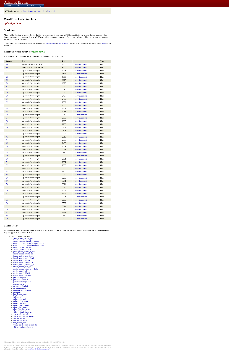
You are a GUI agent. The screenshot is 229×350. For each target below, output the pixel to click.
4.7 (7, 149)
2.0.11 (8, 67)
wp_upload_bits (19, 318)
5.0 (7, 159)
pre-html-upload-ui (20, 288)
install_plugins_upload (21, 260)
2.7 (7, 86)
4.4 (7, 140)
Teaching (19, 6)
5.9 (7, 187)
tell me (103, 43)
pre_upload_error (19, 295)
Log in (40, 6)
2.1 (7, 71)
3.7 (7, 118)
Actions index (40, 11)
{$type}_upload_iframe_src (23, 327)
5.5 (7, 175)
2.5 (7, 80)
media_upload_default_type (23, 265)
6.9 (7, 219)
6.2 (7, 197)
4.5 (7, 143)
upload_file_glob (19, 299)
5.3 (7, 168)
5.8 (7, 184)
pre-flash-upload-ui (20, 286)
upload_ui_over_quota (21, 310)
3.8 (7, 121)
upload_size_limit (20, 308)
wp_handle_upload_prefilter (24, 316)
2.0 (7, 64)
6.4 (7, 203)
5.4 (7, 172)
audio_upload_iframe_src (22, 249)
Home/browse (28, 11)
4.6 (7, 146)
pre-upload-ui (18, 293)
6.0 (7, 190)
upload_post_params (21, 305)
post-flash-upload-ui (20, 277)
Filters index (52, 11)
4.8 (7, 153)
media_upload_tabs (20, 271)
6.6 (7, 209)
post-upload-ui (18, 284)
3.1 (7, 99)
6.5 (7, 206)
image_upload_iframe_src (23, 254)
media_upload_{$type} (22, 275)
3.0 (7, 96)
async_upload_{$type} (22, 247)
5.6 (7, 178)
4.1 (7, 131)
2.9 (7, 93)
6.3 (7, 200)
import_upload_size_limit (22, 256)
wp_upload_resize (20, 321)
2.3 (7, 77)
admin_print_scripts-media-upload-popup (28, 243)
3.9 (7, 124)
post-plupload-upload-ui (22, 282)
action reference (62, 43)
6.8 (7, 216)
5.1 (7, 162)
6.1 (7, 194)
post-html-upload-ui (20, 280)
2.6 (7, 83)
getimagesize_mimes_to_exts (24, 252)
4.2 (7, 134)
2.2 (7, 74)
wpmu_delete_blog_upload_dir (25, 325)
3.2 (7, 102)
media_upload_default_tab (23, 262)
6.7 (7, 213)
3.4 (7, 108)
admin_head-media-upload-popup (26, 241)
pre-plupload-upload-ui (22, 290)
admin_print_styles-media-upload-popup (28, 245)
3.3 (7, 105)
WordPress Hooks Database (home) (39, 349)
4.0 (7, 127)
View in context (81, 64)
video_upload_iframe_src (22, 312)
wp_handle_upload (20, 314)
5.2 (7, 165)
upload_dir (17, 297)
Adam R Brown (16, 2)
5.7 (7, 181)
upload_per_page (19, 303)
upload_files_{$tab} (21, 301)
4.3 (7, 137)
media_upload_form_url (22, 267)
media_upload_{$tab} (21, 273)
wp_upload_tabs (19, 323)
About (9, 6)
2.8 (7, 89)
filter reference (50, 43)
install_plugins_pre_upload (23, 258)
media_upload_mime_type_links (25, 269)
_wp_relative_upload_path (23, 239)
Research (30, 6)
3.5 (7, 112)
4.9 (7, 156)
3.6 (7, 115)
